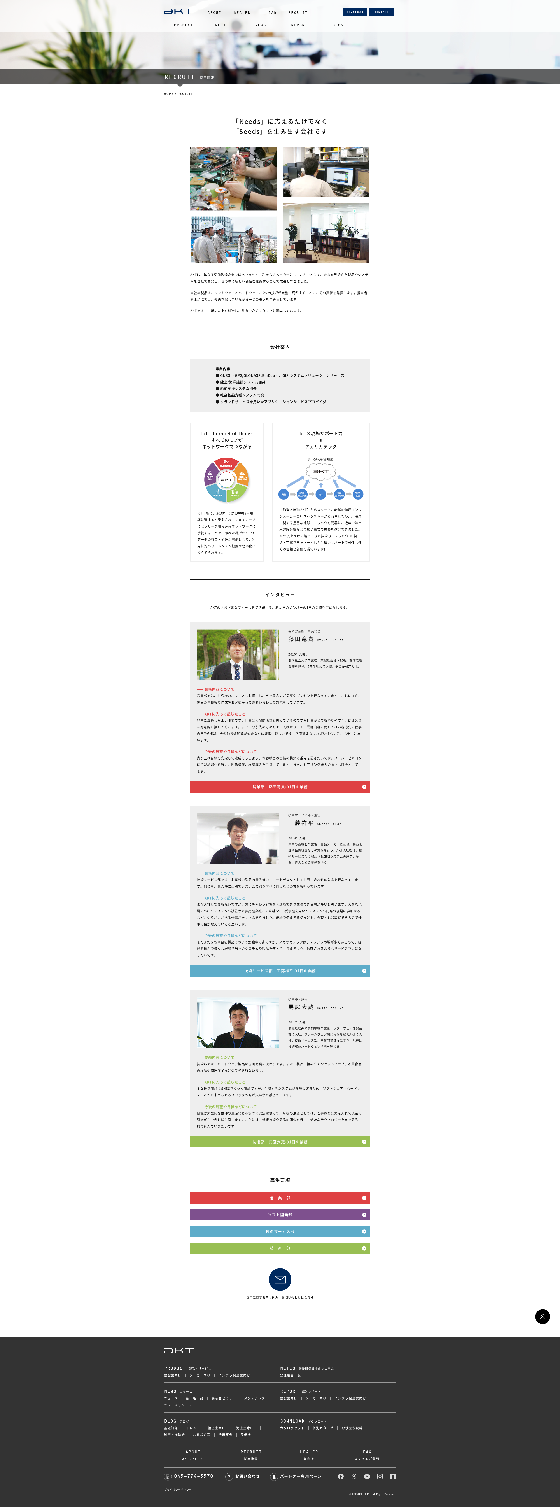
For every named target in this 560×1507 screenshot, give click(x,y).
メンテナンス (254, 1398)
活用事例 (226, 1434)
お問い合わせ (247, 1476)
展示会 (246, 1434)
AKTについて (193, 1454)
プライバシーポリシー (178, 1489)
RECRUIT (298, 13)
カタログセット (292, 1428)
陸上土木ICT (218, 1428)
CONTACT (381, 12)
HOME (169, 93)
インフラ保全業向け (234, 1375)
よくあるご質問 (367, 1454)
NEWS (260, 25)
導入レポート (300, 1391)
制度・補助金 (174, 1434)
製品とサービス (187, 1368)
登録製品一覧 (290, 1375)
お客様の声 (202, 1434)
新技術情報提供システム (307, 1368)
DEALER (242, 13)
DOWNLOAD (355, 12)
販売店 (309, 1454)
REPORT (299, 25)
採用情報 (251, 1454)
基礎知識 (171, 1428)
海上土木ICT (246, 1428)
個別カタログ (323, 1428)
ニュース (178, 1391)
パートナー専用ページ (301, 1476)
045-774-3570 (193, 1476)
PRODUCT (183, 25)
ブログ (176, 1421)
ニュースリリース (178, 1405)
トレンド (193, 1428)
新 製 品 (195, 1398)
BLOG (337, 25)
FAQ (272, 13)
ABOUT (214, 13)
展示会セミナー (224, 1398)
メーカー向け (200, 1375)
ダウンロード (303, 1421)
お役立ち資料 (352, 1428)
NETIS (222, 25)
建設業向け (173, 1375)
